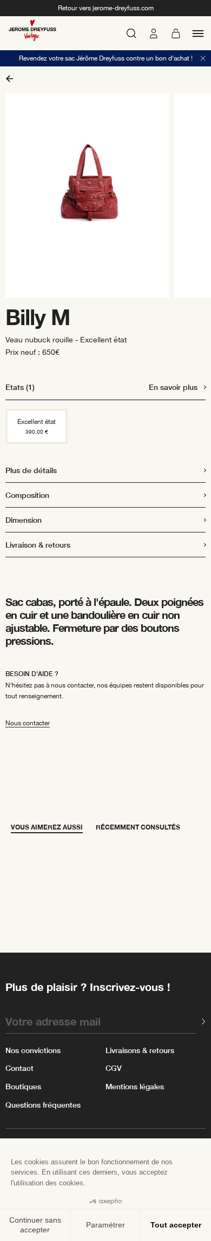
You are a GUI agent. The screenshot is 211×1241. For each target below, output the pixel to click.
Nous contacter (27, 723)
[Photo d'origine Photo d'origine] (105, 195)
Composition (27, 495)
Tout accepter (175, 1224)
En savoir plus (173, 387)
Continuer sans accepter (35, 1225)
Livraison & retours (37, 544)
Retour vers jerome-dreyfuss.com (106, 8)
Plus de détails (31, 470)
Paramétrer (105, 1224)
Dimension (23, 519)
